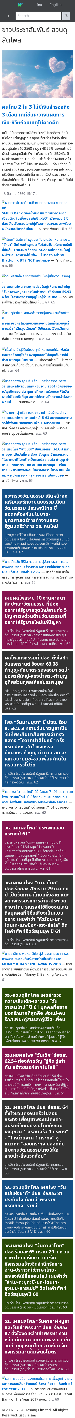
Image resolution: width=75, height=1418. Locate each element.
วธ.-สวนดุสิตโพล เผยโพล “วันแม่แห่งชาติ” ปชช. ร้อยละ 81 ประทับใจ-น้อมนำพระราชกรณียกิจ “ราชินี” (35, 1197)
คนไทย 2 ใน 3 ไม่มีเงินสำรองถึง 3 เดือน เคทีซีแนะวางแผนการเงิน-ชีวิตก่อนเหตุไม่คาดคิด (36, 115)
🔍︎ (66, 16)
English (56, 5)
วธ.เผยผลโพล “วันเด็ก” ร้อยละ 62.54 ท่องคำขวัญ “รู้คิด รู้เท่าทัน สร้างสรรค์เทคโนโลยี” (36, 1061)
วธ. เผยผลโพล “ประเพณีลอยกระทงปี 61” (34, 831)
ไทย (39, 5)
